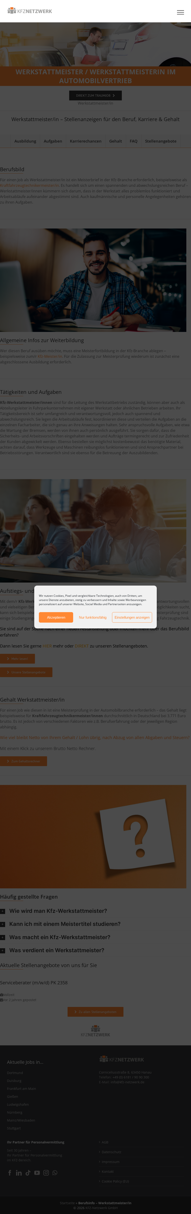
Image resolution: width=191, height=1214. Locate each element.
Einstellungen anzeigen (132, 617)
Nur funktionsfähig (92, 617)
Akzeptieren (56, 617)
